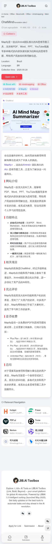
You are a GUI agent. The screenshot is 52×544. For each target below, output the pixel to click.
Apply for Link (15, 525)
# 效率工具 (22, 93)
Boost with (20, 14)
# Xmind (34, 88)
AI (5, 169)
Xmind (26, 164)
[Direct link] (24, 411)
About (40, 525)
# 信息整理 (8, 93)
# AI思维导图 (9, 88)
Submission (29, 525)
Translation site (20, 22)
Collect (10, 33)
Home (6, 14)
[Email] (29, 513)
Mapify (7, 164)
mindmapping (37, 14)
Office (12, 14)
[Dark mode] (48, 528)
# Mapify (23, 88)
